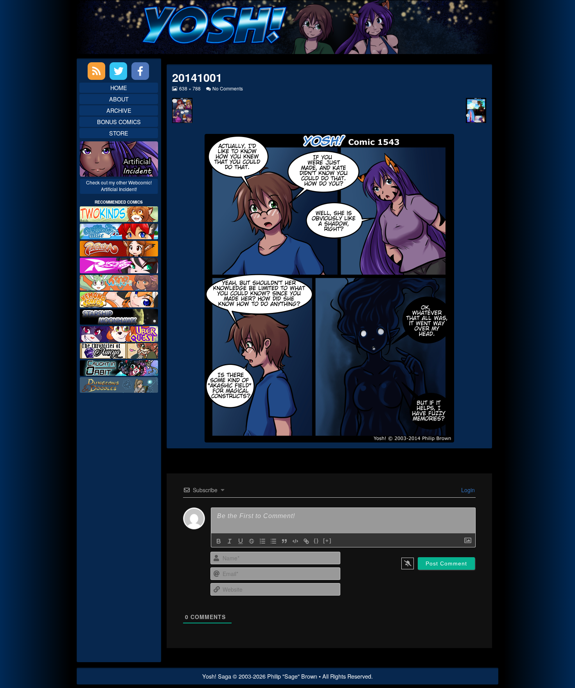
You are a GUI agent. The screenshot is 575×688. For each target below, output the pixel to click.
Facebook (140, 71)
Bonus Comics (119, 121)
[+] (327, 541)
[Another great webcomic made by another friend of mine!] (119, 230)
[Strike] (251, 541)
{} (316, 541)
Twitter (118, 71)
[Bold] (218, 541)
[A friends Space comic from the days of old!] (119, 316)
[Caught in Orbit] (119, 367)
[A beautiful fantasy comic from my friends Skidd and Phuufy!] (119, 333)
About (119, 99)
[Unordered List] (273, 541)
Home (118, 87)
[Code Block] (295, 541)
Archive (118, 110)
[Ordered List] (262, 541)
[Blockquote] (284, 541)
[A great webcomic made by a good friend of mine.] (119, 213)
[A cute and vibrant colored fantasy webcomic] (119, 282)
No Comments (227, 88)
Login (467, 490)
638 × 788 (189, 88)
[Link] (306, 541)
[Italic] (229, 541)
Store (118, 133)
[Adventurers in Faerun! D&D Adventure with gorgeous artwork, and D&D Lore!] (119, 384)
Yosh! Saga (216, 676)
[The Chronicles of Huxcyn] (119, 350)
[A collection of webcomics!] (119, 298)
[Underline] (240, 541)
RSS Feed (96, 71)
